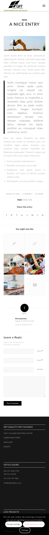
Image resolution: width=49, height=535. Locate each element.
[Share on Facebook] (6, 215)
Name (40, 351)
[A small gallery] (14, 285)
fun (30, 200)
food (24, 200)
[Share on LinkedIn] (21, 215)
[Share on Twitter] (11, 215)
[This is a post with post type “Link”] (34, 243)
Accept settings (13, 524)
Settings (25, 530)
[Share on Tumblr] (27, 215)
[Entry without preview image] (14, 243)
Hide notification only (34, 524)
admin (40, 194)
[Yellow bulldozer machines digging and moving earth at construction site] (24, 43)
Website (40, 369)
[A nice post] (14, 264)
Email (39, 360)
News (24, 20)
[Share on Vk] (32, 215)
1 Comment (27, 194)
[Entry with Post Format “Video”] (34, 285)
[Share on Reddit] (37, 215)
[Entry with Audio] (34, 264)
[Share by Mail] (42, 215)
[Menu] (43, 5)
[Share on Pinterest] (16, 215)
